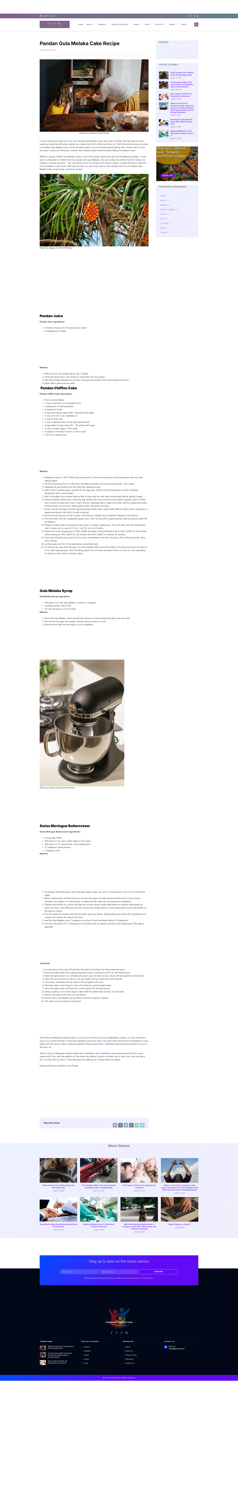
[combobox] (175, 52)
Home (80, 24)
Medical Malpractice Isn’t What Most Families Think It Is (182, 133)
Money (172, 24)
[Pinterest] (197, 16)
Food (147, 24)
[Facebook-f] (188, 16)
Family (136, 24)
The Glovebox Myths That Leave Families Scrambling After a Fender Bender (181, 84)
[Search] (194, 52)
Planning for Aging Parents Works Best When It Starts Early (181, 121)
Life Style (159, 24)
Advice (89, 24)
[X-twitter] (191, 16)
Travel (184, 24)
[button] (196, 24)
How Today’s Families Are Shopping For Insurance (181, 95)
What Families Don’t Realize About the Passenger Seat (182, 73)
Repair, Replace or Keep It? (180, 1224)
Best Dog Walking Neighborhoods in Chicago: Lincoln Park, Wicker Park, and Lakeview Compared (139, 1226)
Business (102, 24)
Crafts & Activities (119, 24)
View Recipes (167, 175)
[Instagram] (194, 16)
